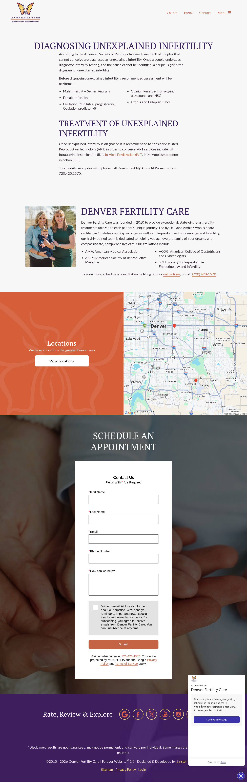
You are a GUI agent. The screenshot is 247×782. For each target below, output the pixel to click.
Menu (222, 12)
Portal (188, 12)
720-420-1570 (130, 656)
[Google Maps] (124, 714)
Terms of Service (126, 663)
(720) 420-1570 (204, 274)
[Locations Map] (185, 353)
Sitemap (107, 769)
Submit (123, 644)
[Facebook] (138, 714)
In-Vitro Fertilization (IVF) (123, 154)
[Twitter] (151, 714)
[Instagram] (178, 714)
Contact (205, 12)
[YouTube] (165, 714)
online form (171, 274)
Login (142, 769)
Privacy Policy (125, 769)
